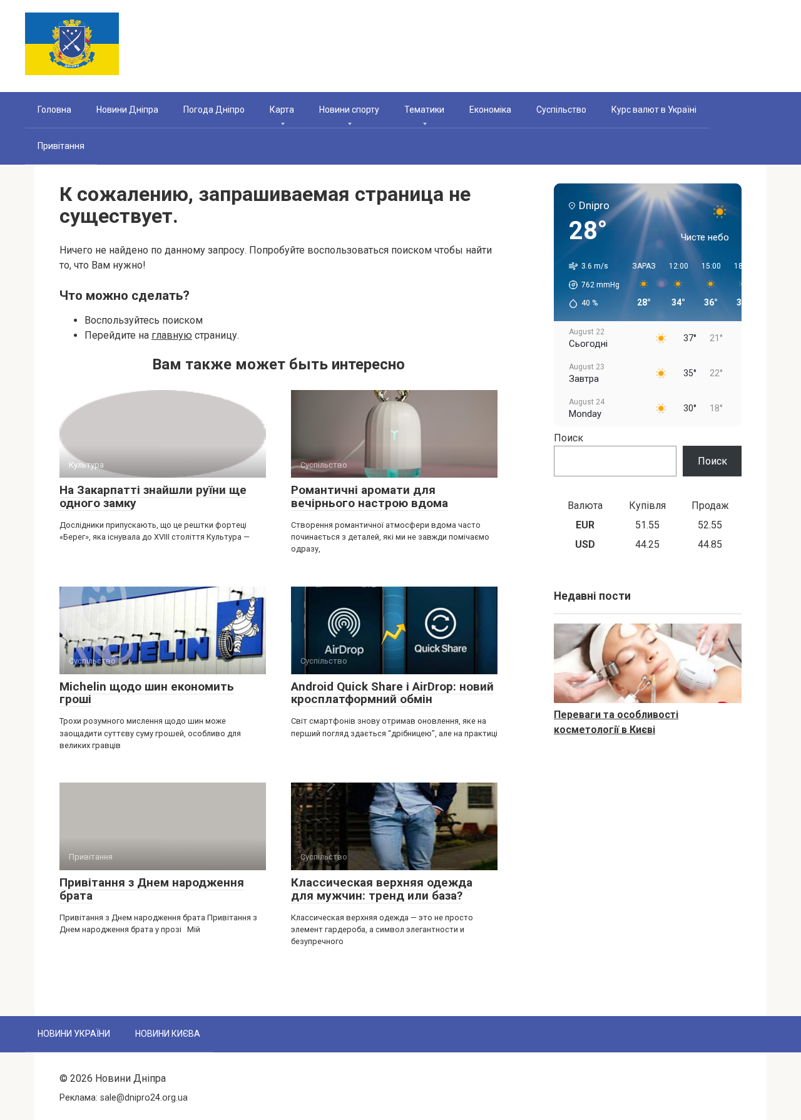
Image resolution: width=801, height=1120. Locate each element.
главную (171, 335)
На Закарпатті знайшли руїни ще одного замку (153, 496)
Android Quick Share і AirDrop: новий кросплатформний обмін (392, 693)
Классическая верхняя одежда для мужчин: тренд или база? (381, 889)
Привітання (61, 146)
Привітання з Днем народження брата (151, 889)
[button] (590, 285)
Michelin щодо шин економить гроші (146, 693)
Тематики (424, 110)
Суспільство (561, 110)
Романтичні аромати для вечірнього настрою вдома (369, 496)
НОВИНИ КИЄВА (167, 1034)
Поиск (568, 438)
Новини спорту (349, 110)
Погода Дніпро (214, 110)
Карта (282, 110)
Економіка (490, 110)
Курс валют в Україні (653, 110)
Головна (54, 110)
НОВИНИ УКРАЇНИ (74, 1034)
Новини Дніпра (127, 110)
